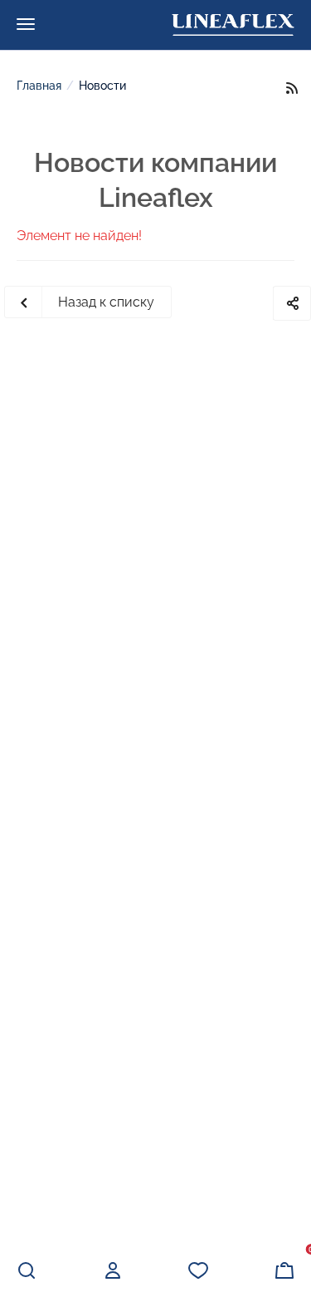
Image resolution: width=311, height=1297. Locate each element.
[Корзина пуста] (284, 1270)
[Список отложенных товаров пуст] (198, 1270)
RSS (291, 87)
